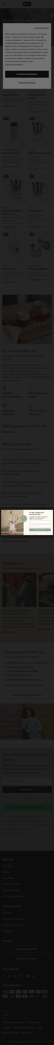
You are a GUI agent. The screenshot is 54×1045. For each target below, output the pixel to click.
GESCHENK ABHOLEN (40, 529)
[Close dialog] (51, 511)
